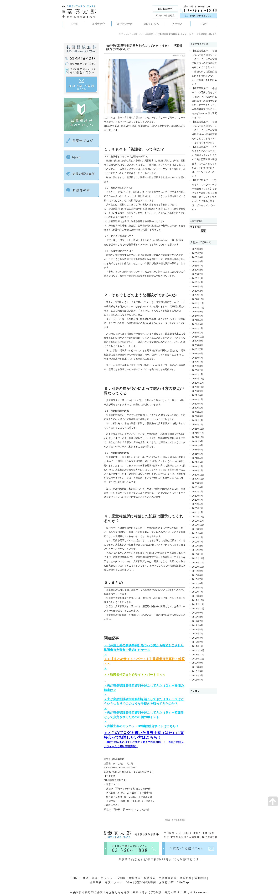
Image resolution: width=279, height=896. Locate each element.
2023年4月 (197, 362)
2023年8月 (197, 345)
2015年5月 (197, 680)
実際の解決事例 (145, 882)
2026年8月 (197, 249)
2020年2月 (197, 508)
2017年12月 (198, 600)
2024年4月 (197, 320)
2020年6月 (197, 496)
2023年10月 (198, 337)
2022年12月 (198, 378)
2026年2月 (197, 274)
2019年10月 (198, 525)
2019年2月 (197, 550)
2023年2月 (197, 370)
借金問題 (185, 878)
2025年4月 (197, 282)
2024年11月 (198, 303)
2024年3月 (197, 324)
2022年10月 (198, 387)
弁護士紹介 (90, 878)
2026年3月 (197, 270)
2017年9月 (197, 613)
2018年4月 (197, 592)
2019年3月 (197, 546)
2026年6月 (197, 257)
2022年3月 (197, 416)
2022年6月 (197, 404)
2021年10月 (198, 437)
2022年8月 (197, 395)
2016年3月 (197, 675)
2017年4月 (197, 633)
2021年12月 (198, 429)
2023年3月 (197, 366)
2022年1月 (197, 424)
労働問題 (200, 878)
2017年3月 (197, 638)
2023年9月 (197, 341)
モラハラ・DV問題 (113, 878)
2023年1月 (197, 374)
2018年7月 (197, 579)
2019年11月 (198, 521)
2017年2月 (197, 642)
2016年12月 (198, 650)
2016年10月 (198, 659)
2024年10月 (198, 307)
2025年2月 (197, 291)
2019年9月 (197, 529)
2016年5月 (197, 671)
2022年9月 (197, 391)
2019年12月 (198, 516)
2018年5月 (197, 587)
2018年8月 (197, 575)
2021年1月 (197, 470)
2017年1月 (197, 646)
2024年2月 (197, 328)
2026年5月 (197, 261)
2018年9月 (197, 571)
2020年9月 (197, 483)
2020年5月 (197, 500)
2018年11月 (198, 562)
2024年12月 (198, 299)
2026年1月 (197, 278)
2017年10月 (198, 608)
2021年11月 (198, 433)
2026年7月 (197, 253)
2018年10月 (198, 567)
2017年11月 (198, 604)
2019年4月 (197, 542)
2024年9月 (197, 311)
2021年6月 (197, 449)
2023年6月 (197, 353)
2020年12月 (198, 475)
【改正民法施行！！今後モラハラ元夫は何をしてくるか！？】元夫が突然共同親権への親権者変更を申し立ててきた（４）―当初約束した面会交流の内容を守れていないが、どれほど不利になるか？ (204, 67)
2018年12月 (198, 558)
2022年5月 (197, 408)
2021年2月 (197, 466)
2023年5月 (197, 358)
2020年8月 (197, 487)
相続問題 (150, 878)
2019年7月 (197, 537)
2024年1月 (197, 333)
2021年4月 (197, 458)
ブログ (128, 34)
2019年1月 (197, 554)
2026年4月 (197, 266)
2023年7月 (197, 349)
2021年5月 (197, 454)
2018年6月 (197, 583)
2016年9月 (197, 663)
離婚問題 (150, 34)
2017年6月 (197, 625)
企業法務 (96, 882)
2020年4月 (197, 504)
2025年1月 (197, 295)
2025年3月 (197, 286)
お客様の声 (166, 882)
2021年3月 (197, 462)
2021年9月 (197, 441)
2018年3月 (197, 596)
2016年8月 (197, 667)
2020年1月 (197, 512)
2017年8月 (197, 617)
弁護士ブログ (138, 34)
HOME (120, 34)
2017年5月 (197, 629)
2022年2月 (197, 420)
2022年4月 (197, 412)
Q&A (129, 882)
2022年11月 (198, 383)
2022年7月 (197, 399)
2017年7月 (197, 621)
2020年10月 (198, 479)
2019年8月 (197, 533)
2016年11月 (198, 654)
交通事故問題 (168, 878)
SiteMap (183, 882)
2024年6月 (197, 316)
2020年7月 (197, 491)
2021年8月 (197, 445)
